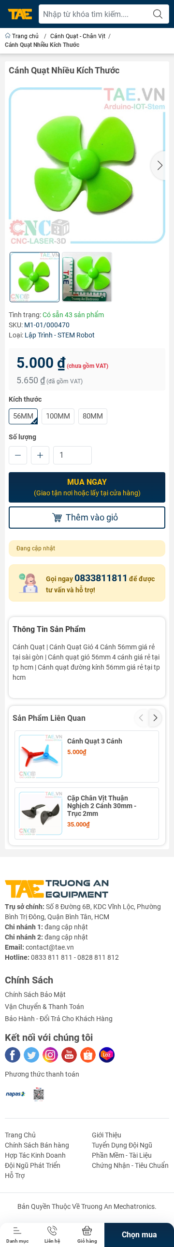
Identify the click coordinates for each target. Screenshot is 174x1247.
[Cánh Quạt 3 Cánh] (40, 756)
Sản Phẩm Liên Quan (49, 718)
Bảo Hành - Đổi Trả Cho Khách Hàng (59, 1019)
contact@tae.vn (50, 947)
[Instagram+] (50, 1055)
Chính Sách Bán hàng (37, 1145)
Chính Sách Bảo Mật (35, 994)
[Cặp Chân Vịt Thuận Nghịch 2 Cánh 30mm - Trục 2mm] (40, 813)
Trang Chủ (20, 1135)
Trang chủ (25, 36)
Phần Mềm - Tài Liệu (122, 1155)
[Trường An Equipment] (20, 14)
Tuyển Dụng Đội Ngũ (122, 1145)
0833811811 (101, 578)
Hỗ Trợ (15, 1175)
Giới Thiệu (106, 1135)
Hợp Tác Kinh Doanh (35, 1155)
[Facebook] (12, 1055)
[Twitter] (31, 1055)
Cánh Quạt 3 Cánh (94, 741)
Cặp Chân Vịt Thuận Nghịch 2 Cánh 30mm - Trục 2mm (101, 805)
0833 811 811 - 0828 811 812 (75, 957)
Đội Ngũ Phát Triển (32, 1165)
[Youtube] (69, 1055)
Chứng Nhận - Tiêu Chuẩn (130, 1165)
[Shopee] (88, 1055)
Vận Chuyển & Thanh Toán (44, 1006)
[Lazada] (107, 1055)
